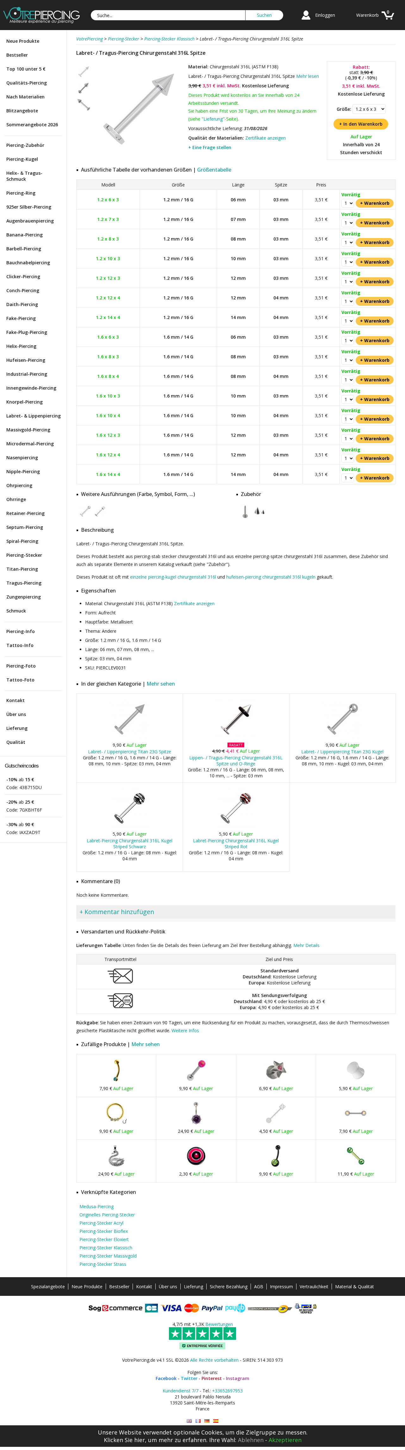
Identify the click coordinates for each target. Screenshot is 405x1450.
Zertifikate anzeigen (265, 138)
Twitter (189, 1378)
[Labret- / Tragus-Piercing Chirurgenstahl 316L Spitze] (139, 155)
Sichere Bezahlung (228, 1287)
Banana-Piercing (24, 235)
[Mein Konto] (306, 20)
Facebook (166, 1378)
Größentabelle (214, 169)
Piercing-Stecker (24, 555)
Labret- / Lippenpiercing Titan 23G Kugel (342, 752)
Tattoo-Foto (20, 680)
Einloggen (325, 15)
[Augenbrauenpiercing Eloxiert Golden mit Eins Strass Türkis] (116, 1082)
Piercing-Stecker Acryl (101, 1223)
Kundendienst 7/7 (180, 1391)
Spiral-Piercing (22, 541)
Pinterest (212, 1378)
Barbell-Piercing (23, 249)
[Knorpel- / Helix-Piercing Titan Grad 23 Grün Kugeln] (356, 1167)
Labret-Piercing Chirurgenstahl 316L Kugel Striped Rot (236, 844)
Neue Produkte (22, 41)
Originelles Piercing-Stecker (107, 1215)
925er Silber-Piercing (28, 207)
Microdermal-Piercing (30, 444)
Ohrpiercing (19, 485)
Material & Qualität (354, 1287)
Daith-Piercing (22, 304)
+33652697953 (227, 1391)
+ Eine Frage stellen (209, 147)
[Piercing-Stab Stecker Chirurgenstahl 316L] (245, 517)
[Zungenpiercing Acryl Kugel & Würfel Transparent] (276, 1124)
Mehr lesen (307, 76)
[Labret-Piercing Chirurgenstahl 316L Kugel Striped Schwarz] (129, 827)
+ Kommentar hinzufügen (116, 911)
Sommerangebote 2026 (32, 125)
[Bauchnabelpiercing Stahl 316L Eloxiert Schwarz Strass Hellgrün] (276, 1167)
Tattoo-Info (20, 645)
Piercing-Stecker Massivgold (108, 1256)
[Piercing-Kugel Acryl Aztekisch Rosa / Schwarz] (196, 1167)
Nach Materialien (25, 97)
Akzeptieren (285, 1440)
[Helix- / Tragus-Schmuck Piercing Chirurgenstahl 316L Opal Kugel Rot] (196, 1082)
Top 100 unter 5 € (26, 69)
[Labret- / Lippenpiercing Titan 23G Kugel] (342, 738)
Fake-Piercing (21, 318)
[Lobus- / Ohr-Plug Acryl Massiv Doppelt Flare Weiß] (356, 1082)
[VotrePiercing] (41, 22)
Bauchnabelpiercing (28, 263)
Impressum (281, 1287)
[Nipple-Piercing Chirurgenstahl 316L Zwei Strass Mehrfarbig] (356, 1124)
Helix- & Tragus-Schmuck (24, 176)
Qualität (15, 742)
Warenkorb (367, 15)
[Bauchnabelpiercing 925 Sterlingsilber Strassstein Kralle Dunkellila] (196, 1124)
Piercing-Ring (20, 193)
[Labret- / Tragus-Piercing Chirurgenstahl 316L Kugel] (85, 517)
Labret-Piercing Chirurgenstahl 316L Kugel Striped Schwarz (129, 844)
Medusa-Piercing (96, 1206)
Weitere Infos (185, 1030)
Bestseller (17, 55)
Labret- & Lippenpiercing (33, 416)
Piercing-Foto (21, 666)
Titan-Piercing (22, 569)
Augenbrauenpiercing (30, 221)
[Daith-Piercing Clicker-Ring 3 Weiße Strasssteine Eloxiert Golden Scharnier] (116, 1124)
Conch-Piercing (22, 290)
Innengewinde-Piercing (31, 388)
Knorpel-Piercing (24, 402)
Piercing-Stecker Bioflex (103, 1231)
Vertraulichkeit (314, 1287)
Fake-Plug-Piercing (26, 332)
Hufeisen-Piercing (25, 360)
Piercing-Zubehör (25, 145)
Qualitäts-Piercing (26, 83)
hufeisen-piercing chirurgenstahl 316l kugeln (270, 577)
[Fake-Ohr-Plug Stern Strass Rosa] (276, 1082)
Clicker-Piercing (23, 276)
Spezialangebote (48, 1287)
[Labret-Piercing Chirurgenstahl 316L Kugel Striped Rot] (236, 827)
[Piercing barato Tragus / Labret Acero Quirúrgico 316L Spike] (216, 1421)
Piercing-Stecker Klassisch (105, 1248)
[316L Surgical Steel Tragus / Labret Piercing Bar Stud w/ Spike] (189, 1421)
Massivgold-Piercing (28, 430)
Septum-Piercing (24, 527)
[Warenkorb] (388, 20)
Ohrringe (16, 499)
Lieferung (17, 728)
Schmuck (16, 611)
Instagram (237, 1378)
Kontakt (15, 700)
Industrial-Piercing (26, 374)
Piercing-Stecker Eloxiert (104, 1239)
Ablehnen (251, 1440)
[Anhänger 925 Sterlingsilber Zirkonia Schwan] (116, 1167)
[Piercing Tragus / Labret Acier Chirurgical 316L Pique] (198, 1421)
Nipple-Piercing (23, 471)
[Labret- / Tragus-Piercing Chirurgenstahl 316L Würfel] (100, 517)
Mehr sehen (160, 683)
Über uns (16, 714)
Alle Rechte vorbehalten (214, 1360)
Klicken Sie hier (124, 1440)
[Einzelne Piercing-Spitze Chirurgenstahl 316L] (259, 517)
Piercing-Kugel (22, 159)
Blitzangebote (22, 111)
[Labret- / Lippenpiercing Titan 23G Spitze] (129, 738)
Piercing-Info (20, 631)
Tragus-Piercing (23, 583)
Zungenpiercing (23, 597)
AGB (258, 1287)
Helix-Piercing (21, 346)
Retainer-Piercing (25, 513)
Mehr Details (306, 945)
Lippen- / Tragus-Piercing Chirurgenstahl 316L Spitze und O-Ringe (236, 761)
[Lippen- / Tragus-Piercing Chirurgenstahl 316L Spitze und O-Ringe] (236, 738)
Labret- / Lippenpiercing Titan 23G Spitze (129, 752)
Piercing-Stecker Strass (102, 1264)
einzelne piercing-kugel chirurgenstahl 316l (173, 577)
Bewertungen (219, 1324)
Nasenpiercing (22, 458)
